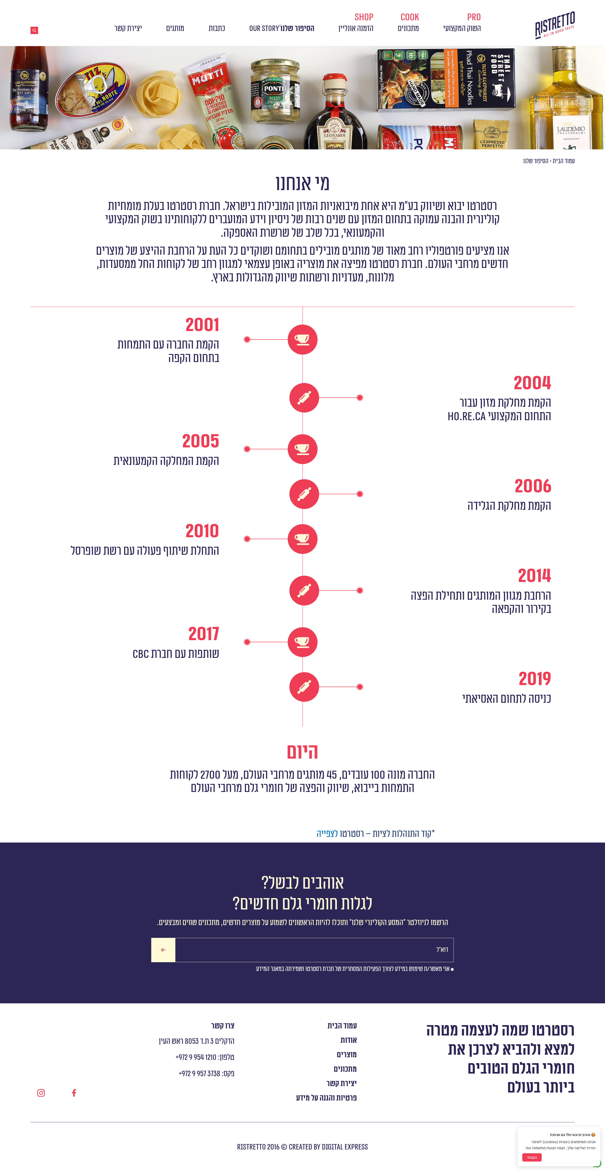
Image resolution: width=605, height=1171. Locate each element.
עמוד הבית (564, 161)
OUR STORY (264, 28)
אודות (349, 1040)
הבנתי (532, 1157)
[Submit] (163, 950)
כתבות (217, 28)
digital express (344, 1147)
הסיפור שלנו (297, 28)
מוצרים (347, 1055)
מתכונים (408, 22)
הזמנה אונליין (355, 22)
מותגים (175, 28)
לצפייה (327, 834)
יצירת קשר (128, 28)
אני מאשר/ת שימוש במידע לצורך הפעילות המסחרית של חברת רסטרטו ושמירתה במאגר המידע (353, 969)
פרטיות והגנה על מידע (326, 1098)
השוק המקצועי (462, 22)
